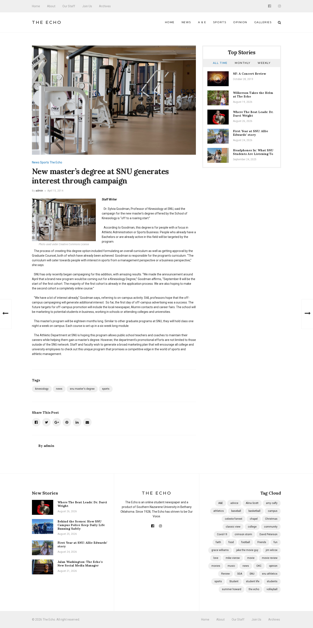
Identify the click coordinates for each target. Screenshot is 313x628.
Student (233, 581)
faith (218, 542)
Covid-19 (222, 534)
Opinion (240, 22)
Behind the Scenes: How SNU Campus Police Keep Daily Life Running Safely (81, 525)
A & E (202, 22)
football (245, 542)
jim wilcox (271, 550)
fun (275, 542)
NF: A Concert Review (249, 74)
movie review (269, 557)
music (231, 565)
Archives (105, 6)
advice (234, 503)
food (231, 542)
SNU (252, 573)
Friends (261, 542)
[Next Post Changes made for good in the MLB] (307, 314)
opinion (273, 565)
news (59, 388)
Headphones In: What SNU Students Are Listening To (253, 152)
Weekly (264, 62)
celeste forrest (233, 518)
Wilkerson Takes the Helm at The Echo (253, 94)
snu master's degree (82, 388)
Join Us (87, 6)
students (272, 581)
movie (250, 557)
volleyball (272, 589)
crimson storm (243, 534)
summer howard (231, 589)
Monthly (242, 62)
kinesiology (42, 388)
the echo (254, 589)
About (51, 6)
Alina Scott (252, 503)
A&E (220, 503)
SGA (239, 573)
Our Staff (68, 6)
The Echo (47, 22)
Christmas (271, 518)
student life (252, 581)
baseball (236, 510)
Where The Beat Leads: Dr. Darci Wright (253, 113)
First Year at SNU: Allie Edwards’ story (250, 133)
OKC (258, 565)
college (252, 526)
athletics (218, 510)
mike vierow (233, 557)
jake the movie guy (247, 550)
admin (39, 190)
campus (272, 510)
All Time (220, 62)
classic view (233, 526)
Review (225, 573)
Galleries (263, 22)
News (186, 22)
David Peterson (268, 534)
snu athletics (269, 573)
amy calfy (271, 503)
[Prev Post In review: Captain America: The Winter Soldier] (5, 314)
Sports (219, 22)
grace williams (220, 550)
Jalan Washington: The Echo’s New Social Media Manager (80, 563)
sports (105, 388)
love (215, 557)
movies (215, 565)
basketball (254, 510)
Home (36, 6)
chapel (254, 518)
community (270, 526)
